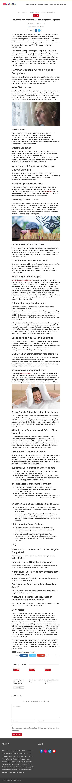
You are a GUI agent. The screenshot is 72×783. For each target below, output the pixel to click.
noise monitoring (25, 373)
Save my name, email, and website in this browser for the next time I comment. (35, 729)
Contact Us (61, 4)
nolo (33, 652)
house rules (48, 191)
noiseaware (19, 652)
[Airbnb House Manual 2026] (36, 673)
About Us (52, 4)
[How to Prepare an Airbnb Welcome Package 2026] (20, 673)
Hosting (36, 15)
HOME (27, 4)
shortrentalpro (27, 652)
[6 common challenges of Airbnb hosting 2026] (52, 673)
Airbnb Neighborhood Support (22, 280)
